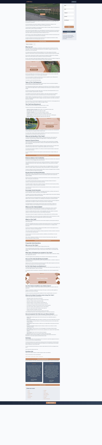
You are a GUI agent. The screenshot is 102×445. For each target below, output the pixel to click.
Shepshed (29, 397)
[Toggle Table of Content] (34, 44)
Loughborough (33, 356)
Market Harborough (47, 398)
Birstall (29, 356)
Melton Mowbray (46, 394)
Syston (27, 356)
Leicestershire (41, 356)
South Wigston (46, 393)
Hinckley (45, 397)
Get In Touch (69, 31)
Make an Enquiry (51, 402)
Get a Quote (43, 14)
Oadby (45, 391)
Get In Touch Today (42, 41)
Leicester (36, 356)
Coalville (45, 390)
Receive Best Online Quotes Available (42, 155)
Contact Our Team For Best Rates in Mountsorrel (43, 240)
